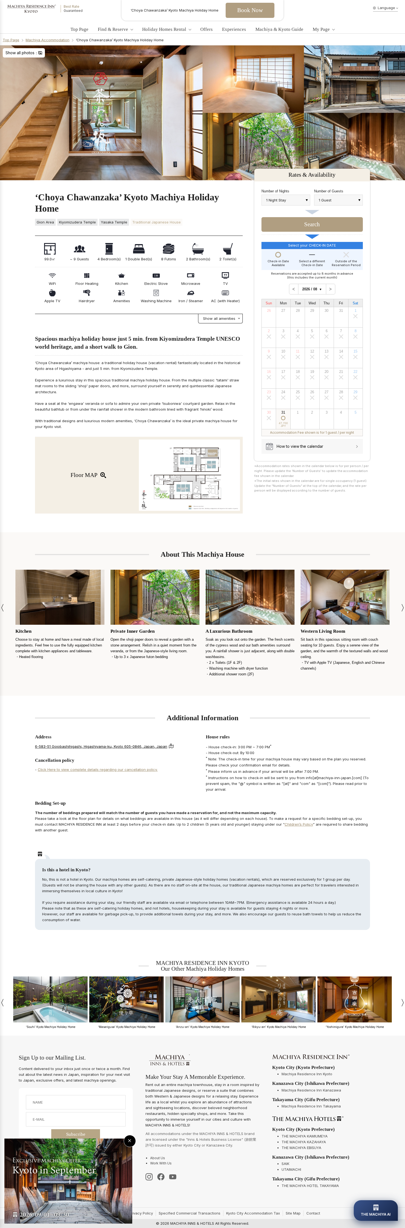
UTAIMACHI (291, 1169)
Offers (206, 29)
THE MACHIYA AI (376, 1214)
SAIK (285, 1163)
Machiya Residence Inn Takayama (311, 1106)
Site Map (293, 1213)
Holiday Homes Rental (164, 29)
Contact (313, 1213)
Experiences (234, 29)
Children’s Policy (299, 824)
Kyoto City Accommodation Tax (253, 1213)
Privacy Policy (141, 1213)
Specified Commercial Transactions (189, 1213)
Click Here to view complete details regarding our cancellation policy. (98, 769)
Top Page (79, 29)
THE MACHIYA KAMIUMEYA (305, 1136)
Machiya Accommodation (47, 40)
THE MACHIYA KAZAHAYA (304, 1142)
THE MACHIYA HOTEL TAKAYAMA (310, 1185)
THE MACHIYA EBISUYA (301, 1147)
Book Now (250, 10)
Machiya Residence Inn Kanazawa (311, 1090)
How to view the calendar (300, 446)
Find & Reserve (113, 29)
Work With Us (161, 1163)
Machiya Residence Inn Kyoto (307, 1074)
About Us (157, 1158)
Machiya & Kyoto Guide (279, 29)
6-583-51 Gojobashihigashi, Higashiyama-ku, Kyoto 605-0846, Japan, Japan (101, 746)
